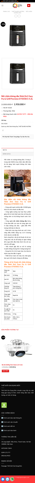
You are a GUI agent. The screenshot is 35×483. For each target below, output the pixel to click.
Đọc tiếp (5, 370)
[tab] (17, 150)
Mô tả (5, 150)
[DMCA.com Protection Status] (4, 405)
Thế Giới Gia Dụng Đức (14, 466)
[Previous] (3, 53)
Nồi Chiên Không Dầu (12, 126)
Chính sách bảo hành (9, 430)
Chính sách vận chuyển (10, 422)
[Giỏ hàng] (28, 5)
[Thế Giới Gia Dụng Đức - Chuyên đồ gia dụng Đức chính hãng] (17, 5)
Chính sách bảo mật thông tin (12, 418)
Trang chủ (6, 11)
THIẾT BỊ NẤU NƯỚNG (18, 11)
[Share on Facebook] (3, 130)
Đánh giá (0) (6, 153)
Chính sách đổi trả (9, 426)
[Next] (8, 53)
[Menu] (2, 5)
